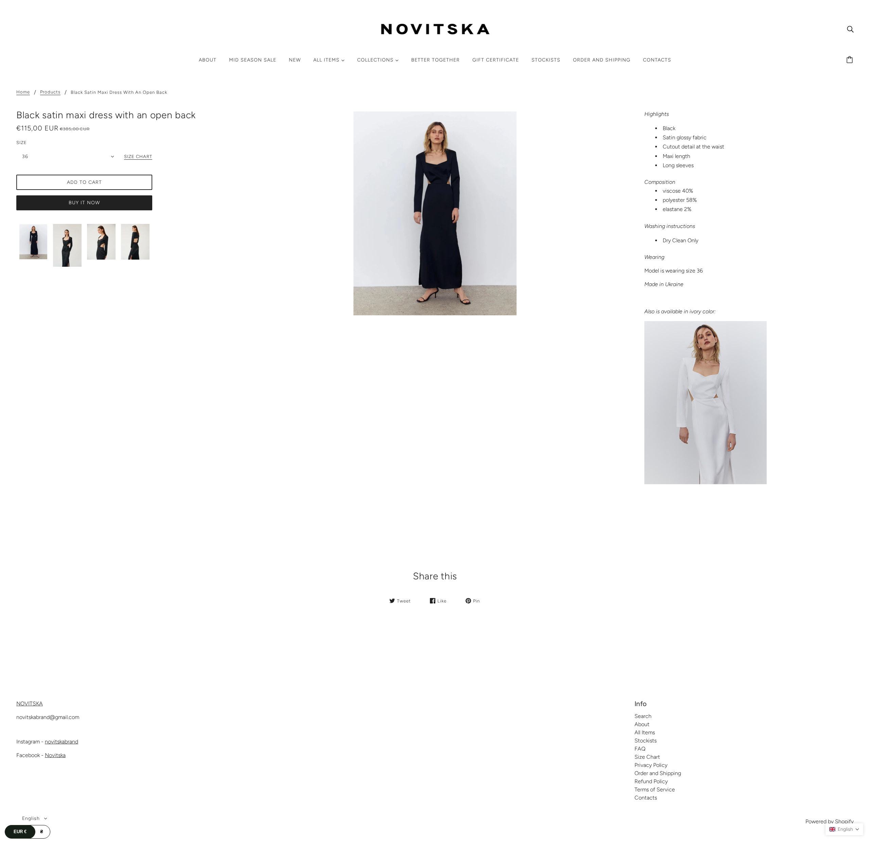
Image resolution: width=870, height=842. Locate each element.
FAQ (639, 748)
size (21, 142)
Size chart (138, 156)
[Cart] (850, 60)
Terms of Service (654, 789)
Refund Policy (651, 781)
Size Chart (647, 757)
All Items (644, 732)
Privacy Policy (650, 765)
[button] (844, 829)
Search (642, 716)
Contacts (645, 797)
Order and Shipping (657, 773)
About (641, 724)
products (50, 92)
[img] (850, 29)
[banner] (435, 28)
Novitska (55, 755)
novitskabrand (61, 741)
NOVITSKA (29, 703)
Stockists (645, 740)
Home (23, 92)
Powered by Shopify (829, 821)
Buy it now (84, 203)
